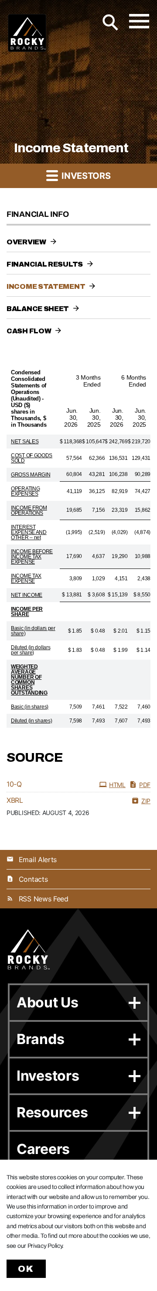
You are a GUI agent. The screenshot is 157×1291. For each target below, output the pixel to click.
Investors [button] (84, 176)
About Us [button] (47, 1002)
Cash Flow (29, 331)
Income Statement (46, 286)
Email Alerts (38, 859)
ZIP (145, 801)
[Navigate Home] (27, 33)
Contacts (33, 879)
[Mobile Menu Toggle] (139, 21)
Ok (26, 1269)
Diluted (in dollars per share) (30, 650)
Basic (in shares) (29, 706)
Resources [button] (52, 1112)
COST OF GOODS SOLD (31, 458)
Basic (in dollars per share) (33, 631)
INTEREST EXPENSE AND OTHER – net (29, 532)
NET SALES (24, 441)
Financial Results (45, 264)
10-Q (14, 784)
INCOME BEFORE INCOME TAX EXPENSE (32, 557)
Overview (26, 242)
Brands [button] (40, 1039)
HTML (117, 784)
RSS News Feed (43, 898)
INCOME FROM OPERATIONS (29, 510)
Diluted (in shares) (31, 720)
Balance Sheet (38, 308)
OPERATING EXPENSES (25, 491)
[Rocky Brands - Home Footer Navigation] (29, 949)
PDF (144, 784)
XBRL (15, 800)
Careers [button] (43, 1148)
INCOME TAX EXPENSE (26, 578)
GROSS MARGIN (30, 474)
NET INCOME (26, 595)
